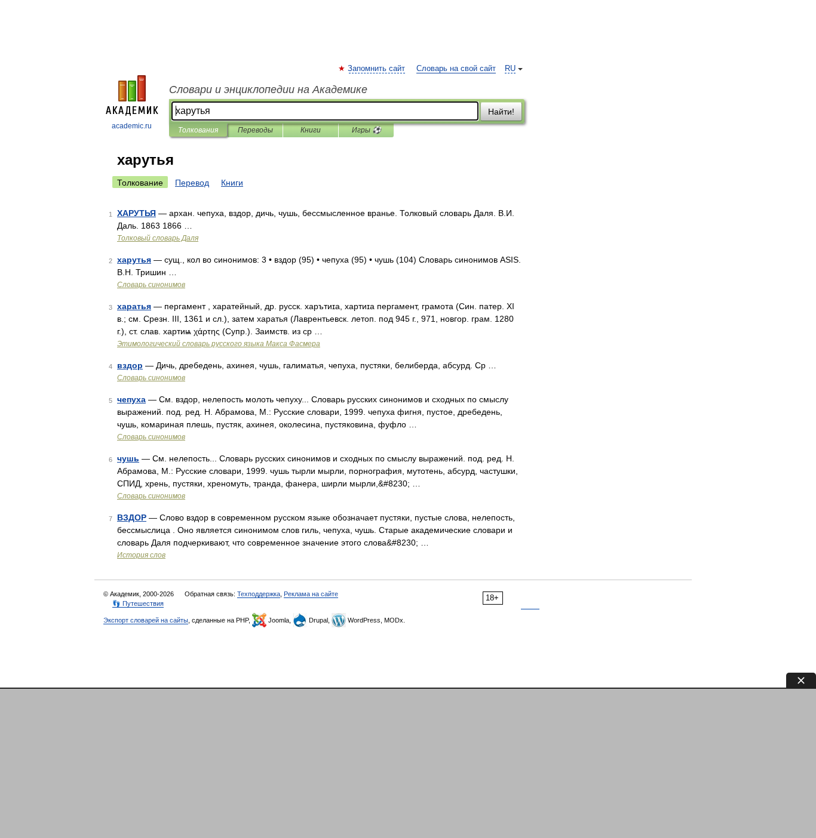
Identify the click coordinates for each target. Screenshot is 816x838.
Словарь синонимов (151, 285)
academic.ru (132, 126)
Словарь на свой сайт (456, 68)
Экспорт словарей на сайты (145, 620)
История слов (141, 555)
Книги (310, 130)
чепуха (131, 399)
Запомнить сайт (377, 68)
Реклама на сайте (311, 593)
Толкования (198, 130)
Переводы (255, 130)
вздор (130, 365)
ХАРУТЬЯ (136, 213)
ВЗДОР (131, 517)
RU (510, 68)
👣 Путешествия (138, 603)
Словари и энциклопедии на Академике (268, 89)
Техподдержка (258, 593)
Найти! (501, 111)
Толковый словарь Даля (157, 238)
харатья (134, 306)
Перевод (192, 182)
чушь (128, 458)
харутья (134, 259)
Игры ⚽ (366, 130)
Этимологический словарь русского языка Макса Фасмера (218, 344)
